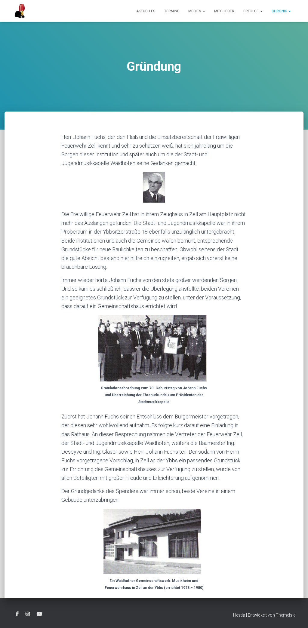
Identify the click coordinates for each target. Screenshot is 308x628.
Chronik (280, 11)
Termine (171, 11)
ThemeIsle (285, 615)
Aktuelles (145, 11)
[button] (203, 11)
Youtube (39, 614)
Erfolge (251, 11)
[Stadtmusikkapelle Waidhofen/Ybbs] (20, 10)
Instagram (28, 614)
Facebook (17, 614)
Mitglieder (224, 11)
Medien (195, 11)
